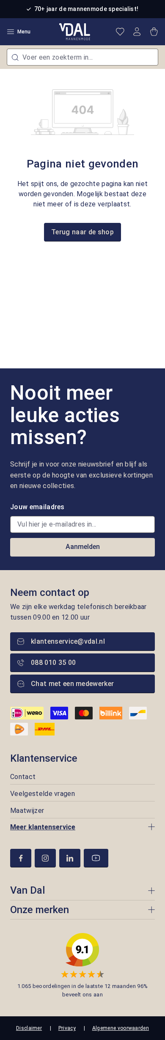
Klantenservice (43, 758)
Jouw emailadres (37, 507)
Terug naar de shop (82, 232)
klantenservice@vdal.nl (68, 641)
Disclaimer (29, 1028)
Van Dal (27, 890)
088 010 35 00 (53, 663)
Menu (23, 32)
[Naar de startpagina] (74, 31)
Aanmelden (83, 547)
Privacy (67, 1028)
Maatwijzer (27, 811)
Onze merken (39, 910)
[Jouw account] (137, 31)
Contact (23, 777)
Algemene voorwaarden (120, 1028)
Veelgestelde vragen (42, 794)
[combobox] (82, 57)
